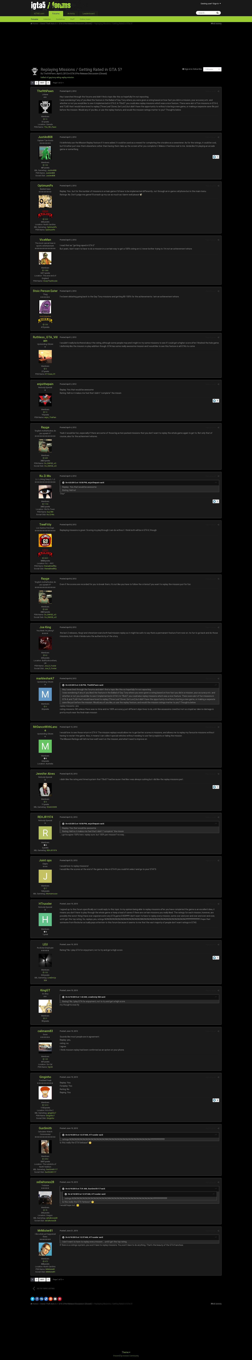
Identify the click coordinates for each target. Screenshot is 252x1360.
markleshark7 (45, 678)
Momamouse (51, 894)
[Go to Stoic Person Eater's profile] (45, 306)
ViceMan (45, 239)
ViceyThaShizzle (50, 281)
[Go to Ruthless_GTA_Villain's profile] (45, 356)
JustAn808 (45, 137)
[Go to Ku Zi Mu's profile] (45, 491)
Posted (68, 91)
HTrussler (45, 903)
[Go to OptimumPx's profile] (45, 201)
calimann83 (45, 1031)
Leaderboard (88, 13)
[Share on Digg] (42, 1299)
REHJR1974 (45, 817)
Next (42, 83)
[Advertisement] (83, 45)
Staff (72, 19)
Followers (209, 69)
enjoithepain (45, 384)
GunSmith (45, 1128)
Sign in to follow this (193, 69)
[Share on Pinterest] (60, 1299)
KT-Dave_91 (50, 374)
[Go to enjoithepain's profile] (45, 399)
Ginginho (45, 1077)
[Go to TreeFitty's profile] (45, 540)
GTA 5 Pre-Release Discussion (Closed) (88, 73)
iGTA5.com (39, 13)
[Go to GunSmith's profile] (45, 1146)
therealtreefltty (50, 566)
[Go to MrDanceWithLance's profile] (45, 746)
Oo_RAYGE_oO (50, 463)
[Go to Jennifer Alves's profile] (45, 789)
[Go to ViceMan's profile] (45, 258)
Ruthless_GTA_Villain (45, 338)
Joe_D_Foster (50, 666)
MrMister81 (45, 1230)
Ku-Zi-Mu (50, 514)
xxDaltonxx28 (45, 1182)
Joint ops (45, 860)
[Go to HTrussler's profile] (45, 919)
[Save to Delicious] (46, 1299)
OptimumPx (45, 185)
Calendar (47, 19)
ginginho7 (52, 1113)
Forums (56, 13)
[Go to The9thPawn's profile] (35, 71)
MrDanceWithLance (45, 728)
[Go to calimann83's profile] (45, 1046)
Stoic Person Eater (45, 291)
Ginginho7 (50, 1115)
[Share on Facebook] (37, 1299)
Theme (125, 1352)
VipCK (50, 1067)
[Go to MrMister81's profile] (45, 1249)
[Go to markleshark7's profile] (45, 694)
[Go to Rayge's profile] (45, 445)
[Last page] (48, 83)
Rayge (45, 427)
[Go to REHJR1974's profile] (45, 832)
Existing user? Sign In (210, 3)
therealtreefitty (50, 569)
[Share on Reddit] (51, 1299)
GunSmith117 (51, 1169)
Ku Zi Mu (45, 476)
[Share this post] (218, 91)
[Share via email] (55, 1299)
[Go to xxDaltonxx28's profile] (45, 1197)
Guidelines (60, 19)
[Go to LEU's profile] (45, 960)
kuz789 (50, 512)
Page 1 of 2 (58, 83)
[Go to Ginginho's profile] (45, 1092)
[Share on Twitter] (32, 1299)
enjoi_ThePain (50, 417)
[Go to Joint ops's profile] (45, 876)
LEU (45, 944)
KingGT (45, 990)
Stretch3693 (52, 807)
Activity (71, 13)
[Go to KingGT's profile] (45, 1006)
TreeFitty (45, 524)
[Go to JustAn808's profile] (45, 152)
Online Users (85, 19)
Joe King (45, 627)
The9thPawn (49, 73)
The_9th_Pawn (50, 127)
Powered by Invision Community (126, 1356)
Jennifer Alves (45, 773)
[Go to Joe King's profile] (45, 643)
